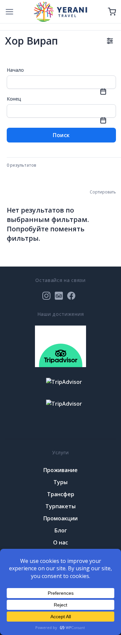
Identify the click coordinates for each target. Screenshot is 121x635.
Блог (60, 530)
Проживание (60, 470)
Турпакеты (60, 506)
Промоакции (60, 518)
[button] (9, 11)
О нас (60, 542)
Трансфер (60, 494)
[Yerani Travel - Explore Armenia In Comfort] (60, 11)
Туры (60, 482)
